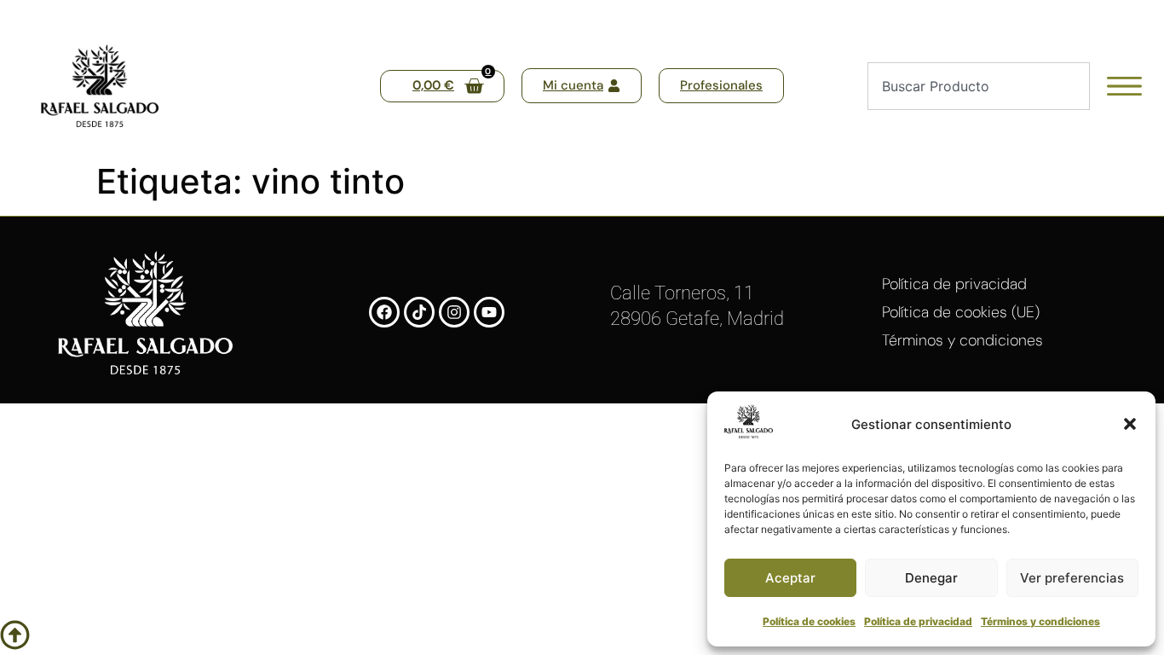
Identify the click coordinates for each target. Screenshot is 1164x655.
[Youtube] (489, 312)
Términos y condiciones (1040, 621)
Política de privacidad (918, 621)
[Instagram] (454, 312)
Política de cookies (809, 621)
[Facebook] (384, 312)
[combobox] (978, 86)
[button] (1129, 423)
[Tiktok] (419, 312)
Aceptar (790, 578)
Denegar (931, 578)
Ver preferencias (1072, 578)
